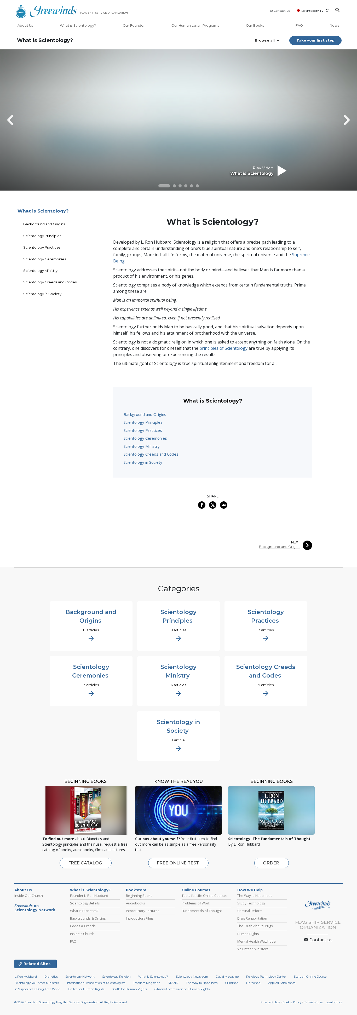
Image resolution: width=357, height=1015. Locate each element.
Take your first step (315, 40)
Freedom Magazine (146, 983)
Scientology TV (312, 11)
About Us (25, 25)
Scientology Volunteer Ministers (36, 983)
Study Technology (251, 903)
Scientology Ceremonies (145, 438)
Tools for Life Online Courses (205, 895)
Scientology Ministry (142, 446)
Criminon (232, 983)
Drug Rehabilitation (252, 918)
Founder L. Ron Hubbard (89, 895)
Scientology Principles (143, 422)
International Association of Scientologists (95, 983)
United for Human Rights (86, 989)
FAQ (299, 25)
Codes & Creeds (83, 926)
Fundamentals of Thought (202, 910)
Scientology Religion (116, 976)
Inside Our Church (28, 895)
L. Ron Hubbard (25, 976)
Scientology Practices (143, 430)
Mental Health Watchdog (256, 941)
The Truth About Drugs (255, 926)
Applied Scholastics (281, 983)
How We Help (250, 890)
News (334, 25)
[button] (164, 185)
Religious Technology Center (266, 976)
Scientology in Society (143, 462)
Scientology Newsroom (192, 976)
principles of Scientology (223, 348)
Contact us (281, 11)
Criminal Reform (249, 910)
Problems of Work (196, 903)
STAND (173, 983)
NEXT (295, 542)
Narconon (253, 983)
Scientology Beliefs (85, 903)
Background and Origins (145, 414)
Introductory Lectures (142, 910)
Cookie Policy (292, 1002)
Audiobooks (135, 903)
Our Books (255, 25)
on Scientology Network (34, 908)
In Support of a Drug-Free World (37, 989)
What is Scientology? (78, 25)
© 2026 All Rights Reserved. (71, 1002)
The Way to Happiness (254, 895)
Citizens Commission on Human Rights (182, 989)
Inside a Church (82, 933)
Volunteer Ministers (252, 949)
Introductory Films (140, 918)
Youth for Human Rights (129, 989)
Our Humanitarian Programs (195, 25)
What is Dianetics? (84, 910)
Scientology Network (80, 976)
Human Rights (248, 933)
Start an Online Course (310, 976)
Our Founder (134, 25)
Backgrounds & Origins (88, 918)
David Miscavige (227, 976)
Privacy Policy (270, 1002)
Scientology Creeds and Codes (151, 454)
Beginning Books (139, 895)
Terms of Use (313, 1002)
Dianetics (51, 976)
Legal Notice (334, 1002)
